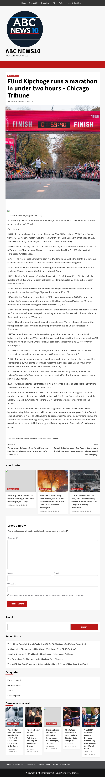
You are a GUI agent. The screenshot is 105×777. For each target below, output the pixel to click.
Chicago (15, 438)
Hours (26, 438)
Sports (10, 690)
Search (9, 617)
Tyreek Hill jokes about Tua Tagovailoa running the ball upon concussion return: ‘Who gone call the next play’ (75, 449)
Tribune (54, 438)
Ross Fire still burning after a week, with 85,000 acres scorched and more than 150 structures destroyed (51, 501)
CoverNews (61, 772)
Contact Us (33, 3)
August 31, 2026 (20, 505)
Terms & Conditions (74, 3)
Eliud (21, 438)
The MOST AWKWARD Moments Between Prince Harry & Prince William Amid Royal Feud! (47, 664)
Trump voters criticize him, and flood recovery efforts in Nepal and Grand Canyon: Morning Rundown (84, 501)
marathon (42, 438)
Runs (49, 438)
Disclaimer (45, 3)
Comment (12, 538)
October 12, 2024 (24, 101)
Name (10, 573)
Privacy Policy (57, 3)
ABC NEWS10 (23, 51)
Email (57, 573)
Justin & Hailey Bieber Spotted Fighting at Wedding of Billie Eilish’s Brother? (41, 649)
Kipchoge (33, 438)
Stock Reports (13, 695)
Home (24, 3)
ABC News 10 (12, 101)
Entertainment (14, 680)
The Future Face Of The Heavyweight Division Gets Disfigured (35, 659)
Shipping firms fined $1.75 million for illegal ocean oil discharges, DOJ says (20, 498)
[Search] (96, 64)
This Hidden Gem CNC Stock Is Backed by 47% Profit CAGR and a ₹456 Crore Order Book (46, 644)
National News (13, 76)
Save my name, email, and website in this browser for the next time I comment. (47, 595)
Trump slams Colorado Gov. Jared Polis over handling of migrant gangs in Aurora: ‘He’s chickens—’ (28, 449)
